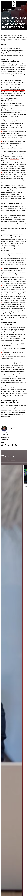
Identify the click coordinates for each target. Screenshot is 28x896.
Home (3, 9)
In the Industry (10, 460)
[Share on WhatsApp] (12, 445)
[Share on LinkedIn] (5, 445)
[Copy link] (16, 445)
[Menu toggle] (25, 3)
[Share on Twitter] (9, 445)
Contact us (4, 420)
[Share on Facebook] (2, 445)
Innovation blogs (10, 9)
